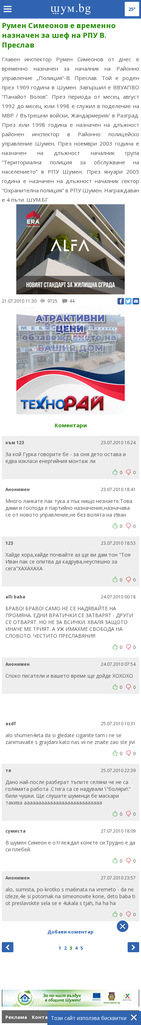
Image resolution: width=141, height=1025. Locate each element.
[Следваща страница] (133, 947)
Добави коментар (70, 931)
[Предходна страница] (7, 947)
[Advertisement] (71, 707)
